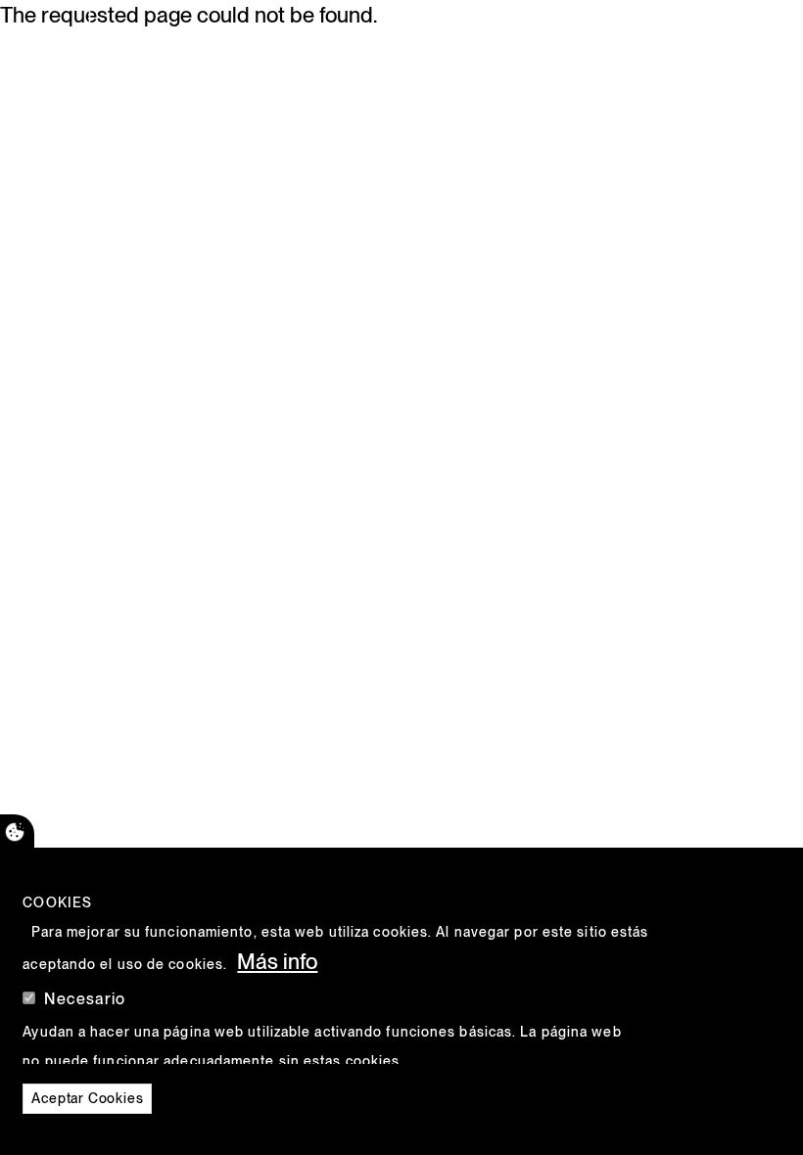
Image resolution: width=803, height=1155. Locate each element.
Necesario (84, 999)
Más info (277, 961)
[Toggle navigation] (712, 34)
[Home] (96, 34)
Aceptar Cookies (87, 1098)
